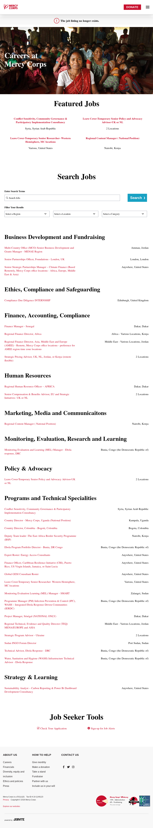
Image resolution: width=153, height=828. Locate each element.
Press (6, 786)
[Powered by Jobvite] (14, 819)
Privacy (6, 800)
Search (136, 198)
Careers (7, 762)
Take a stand (39, 771)
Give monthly (39, 762)
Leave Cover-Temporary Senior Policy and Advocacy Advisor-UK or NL (112, 120)
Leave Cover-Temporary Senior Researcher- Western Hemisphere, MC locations (40, 140)
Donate (132, 7)
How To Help (41, 754)
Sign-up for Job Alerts (102, 728)
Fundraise (37, 776)
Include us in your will (43, 786)
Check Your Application (53, 728)
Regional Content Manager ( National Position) (112, 138)
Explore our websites (11, 806)
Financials (8, 767)
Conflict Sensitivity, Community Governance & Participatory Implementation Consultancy (40, 120)
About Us (10, 754)
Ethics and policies (13, 781)
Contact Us (70, 754)
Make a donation (41, 767)
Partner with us (40, 781)
